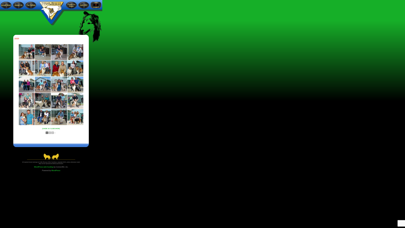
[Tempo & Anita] (43, 52)
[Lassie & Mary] (59, 52)
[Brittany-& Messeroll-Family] (43, 68)
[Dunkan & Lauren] (75, 68)
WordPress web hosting (43, 167)
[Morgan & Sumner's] (59, 101)
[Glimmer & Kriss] (59, 117)
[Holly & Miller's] (59, 68)
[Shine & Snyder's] (27, 68)
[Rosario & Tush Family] (43, 117)
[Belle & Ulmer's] (43, 101)
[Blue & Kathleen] (59, 85)
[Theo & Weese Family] (27, 101)
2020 (16, 38)
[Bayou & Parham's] (43, 85)
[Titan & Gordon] (27, 52)
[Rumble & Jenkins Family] (27, 117)
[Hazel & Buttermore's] (75, 117)
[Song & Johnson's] (27, 85)
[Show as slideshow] (51, 128)
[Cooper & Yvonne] (75, 52)
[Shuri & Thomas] (75, 101)
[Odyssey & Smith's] (75, 85)
